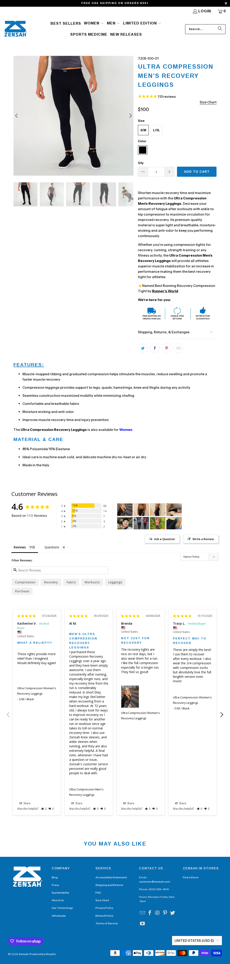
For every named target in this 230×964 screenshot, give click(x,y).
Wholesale (59, 915)
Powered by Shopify (42, 954)
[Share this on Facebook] (155, 348)
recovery (51, 582)
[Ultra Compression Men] (141, 510)
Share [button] (27, 803)
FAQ (98, 892)
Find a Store (191, 877)
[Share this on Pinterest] (167, 348)
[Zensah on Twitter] (172, 913)
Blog (55, 877)
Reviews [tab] (20, 547)
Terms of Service (106, 923)
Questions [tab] (51, 547)
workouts (92, 582)
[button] (94, 23)
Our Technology (62, 907)
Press (55, 885)
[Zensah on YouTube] (142, 924)
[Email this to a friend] (179, 348)
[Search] (220, 29)
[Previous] (16, 116)
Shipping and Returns (109, 885)
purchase (22, 591)
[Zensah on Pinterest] (165, 913)
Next (222, 712)
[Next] (130, 116)
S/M (143, 130)
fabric (71, 582)
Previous (8, 712)
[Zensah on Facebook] (150, 913)
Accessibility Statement (111, 877)
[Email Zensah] (142, 913)
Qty (141, 163)
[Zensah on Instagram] (157, 913)
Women (125, 429)
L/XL (156, 130)
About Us (58, 900)
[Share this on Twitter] (143, 348)
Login (204, 11)
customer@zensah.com (154, 881)
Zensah (23, 954)
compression (25, 582)
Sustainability (60, 892)
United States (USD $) (194, 940)
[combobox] (205, 29)
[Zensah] (15, 29)
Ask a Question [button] (164, 539)
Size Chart (102, 900)
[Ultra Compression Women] (125, 510)
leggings (115, 582)
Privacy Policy (104, 907)
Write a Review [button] (203, 539)
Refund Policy (104, 915)
